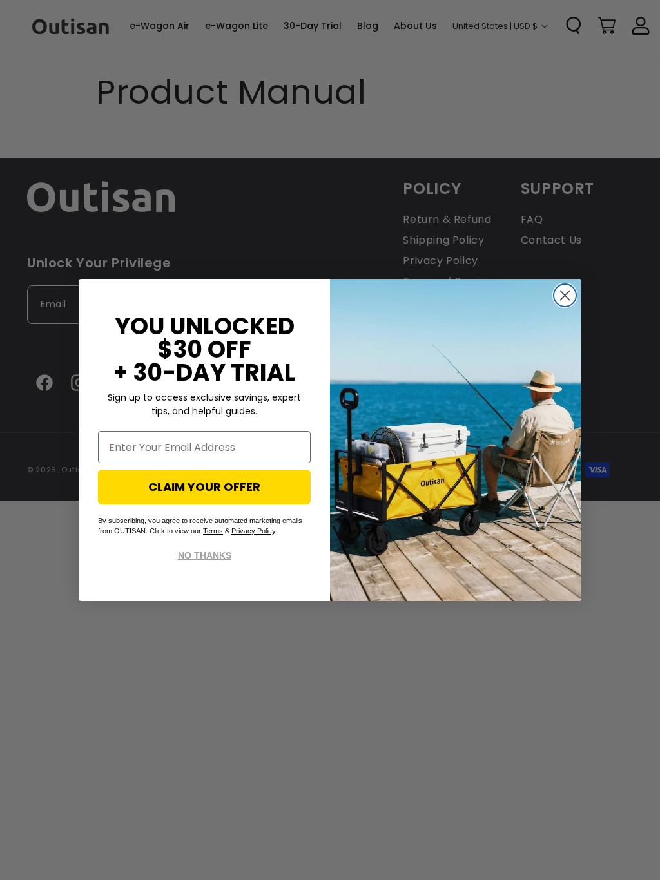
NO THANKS (204, 555)
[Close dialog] (565, 295)
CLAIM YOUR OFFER (204, 487)
